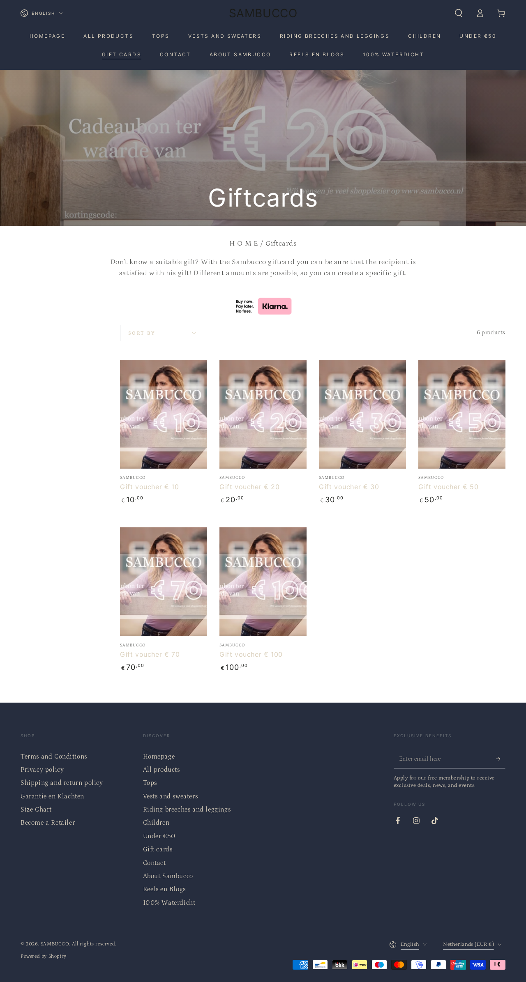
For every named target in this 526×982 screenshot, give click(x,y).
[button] (458, 13)
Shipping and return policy (62, 783)
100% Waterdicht (169, 902)
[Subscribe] (500, 759)
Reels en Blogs (164, 889)
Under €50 (159, 836)
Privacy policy (42, 769)
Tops (150, 783)
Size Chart (36, 809)
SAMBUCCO (55, 944)
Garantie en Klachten (52, 796)
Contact (154, 863)
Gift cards (158, 849)
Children (156, 822)
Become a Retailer (48, 822)
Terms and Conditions (54, 756)
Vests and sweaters (170, 796)
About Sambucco (168, 876)
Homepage (159, 756)
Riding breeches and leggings (187, 809)
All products (161, 769)
